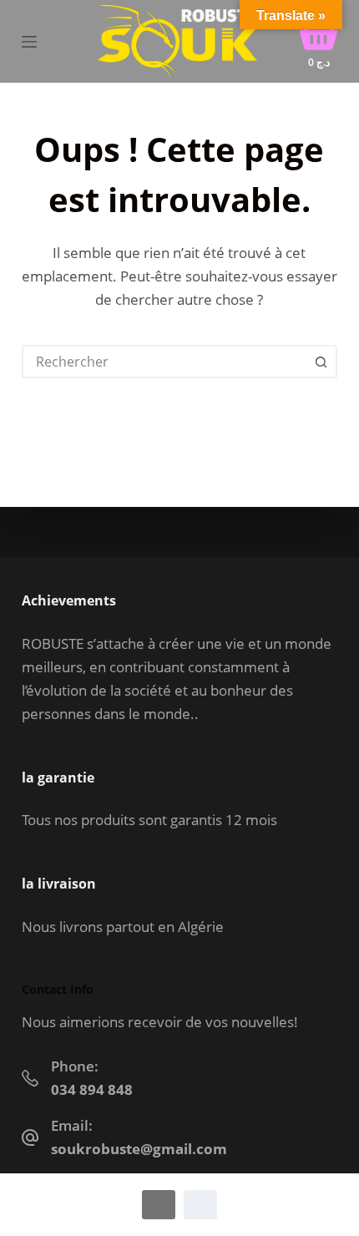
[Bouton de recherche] (321, 362)
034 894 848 (92, 1089)
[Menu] (29, 41)
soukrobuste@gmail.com (139, 1148)
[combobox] (164, 361)
